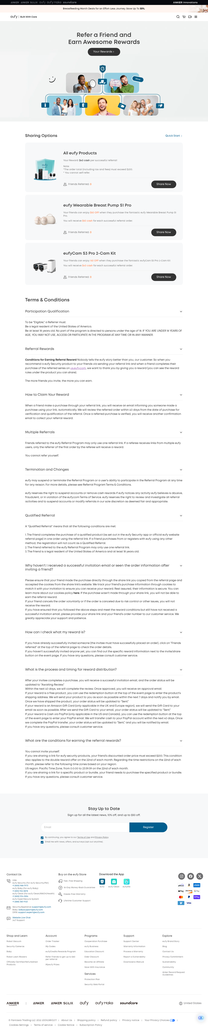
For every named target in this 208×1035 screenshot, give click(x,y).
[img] (181, 885)
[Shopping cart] (184, 16)
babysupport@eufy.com (31, 910)
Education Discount (94, 952)
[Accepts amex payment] (196, 885)
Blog (164, 946)
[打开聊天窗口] (201, 1018)
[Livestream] (190, 16)
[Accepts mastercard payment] (181, 897)
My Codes (50, 946)
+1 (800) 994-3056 (20, 896)
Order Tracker (52, 941)
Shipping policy (86, 1020)
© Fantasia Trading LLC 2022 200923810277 (33, 1020)
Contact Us (168, 952)
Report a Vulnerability (134, 957)
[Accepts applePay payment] (181, 891)
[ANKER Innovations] (185, 2)
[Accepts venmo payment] (181, 903)
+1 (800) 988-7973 (20, 886)
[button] (104, 52)
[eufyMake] (54, 2)
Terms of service (43, 1025)
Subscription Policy (91, 1025)
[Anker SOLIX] (29, 2)
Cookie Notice (66, 1025)
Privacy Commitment (172, 957)
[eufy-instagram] (181, 876)
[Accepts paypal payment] (189, 897)
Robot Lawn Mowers (17, 957)
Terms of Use (83, 837)
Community (168, 967)
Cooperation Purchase (96, 941)
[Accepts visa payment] (189, 903)
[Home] (24, 16)
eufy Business (91, 946)
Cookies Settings (19, 1025)
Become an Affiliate (94, 962)
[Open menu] (195, 16)
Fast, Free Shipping (73, 881)
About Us (66, 1020)
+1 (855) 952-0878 (20, 891)
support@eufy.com (41, 907)
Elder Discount (92, 957)
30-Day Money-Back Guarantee (79, 888)
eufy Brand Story (170, 941)
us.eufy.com (78, 368)
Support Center (131, 941)
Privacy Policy (101, 837)
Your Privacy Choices (157, 1020)
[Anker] (15, 2)
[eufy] (42, 2)
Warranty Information (134, 946)
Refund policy (109, 1020)
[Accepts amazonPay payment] (189, 885)
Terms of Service (90, 497)
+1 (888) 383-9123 (20, 902)
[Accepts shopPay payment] (196, 897)
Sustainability (169, 962)
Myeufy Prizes (52, 965)
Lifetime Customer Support (77, 901)
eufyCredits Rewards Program (61, 952)
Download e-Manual (133, 962)
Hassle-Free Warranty (75, 894)
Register (148, 827)
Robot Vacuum (14, 941)
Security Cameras (15, 946)
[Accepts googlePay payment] (196, 891)
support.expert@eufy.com (31, 912)
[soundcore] (70, 2)
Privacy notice (130, 1020)
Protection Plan (92, 979)
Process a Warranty (133, 952)
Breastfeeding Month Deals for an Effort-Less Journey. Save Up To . (104, 9)
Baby (9, 952)
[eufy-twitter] (199, 876)
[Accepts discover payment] (189, 891)
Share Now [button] (164, 184)
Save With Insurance (95, 967)
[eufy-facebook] (190, 876)
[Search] (178, 16)
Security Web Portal (94, 984)
